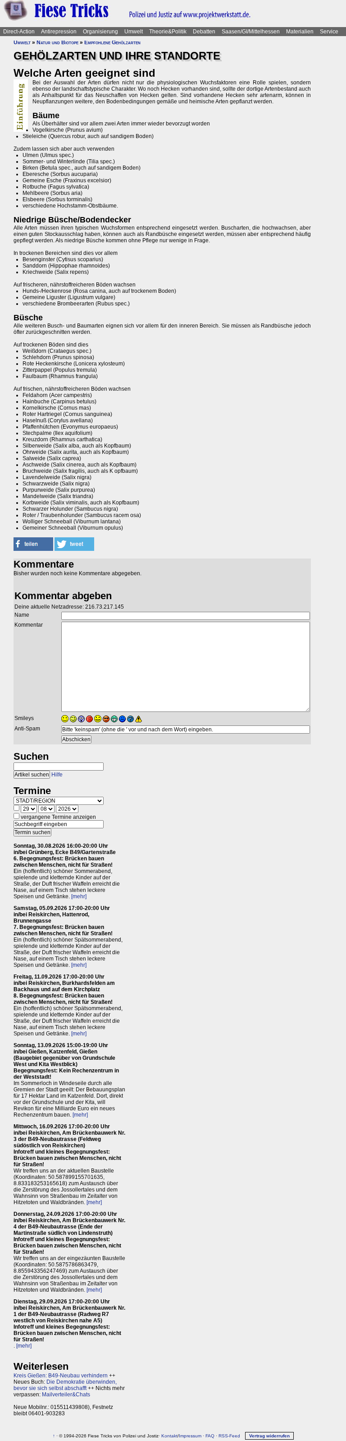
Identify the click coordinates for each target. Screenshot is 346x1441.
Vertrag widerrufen (269, 1435)
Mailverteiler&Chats (66, 1394)
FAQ (209, 1435)
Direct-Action (19, 31)
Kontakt (169, 1435)
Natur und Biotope (57, 42)
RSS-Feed (229, 1435)
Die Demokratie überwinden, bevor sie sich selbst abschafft (65, 1385)
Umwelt (133, 31)
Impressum (190, 1435)
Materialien (300, 31)
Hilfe (57, 774)
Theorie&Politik (168, 31)
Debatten (204, 31)
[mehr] (78, 896)
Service (329, 31)
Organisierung (100, 31)
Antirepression (59, 31)
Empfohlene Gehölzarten (112, 42)
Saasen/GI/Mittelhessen (251, 31)
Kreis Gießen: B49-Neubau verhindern (61, 1375)
